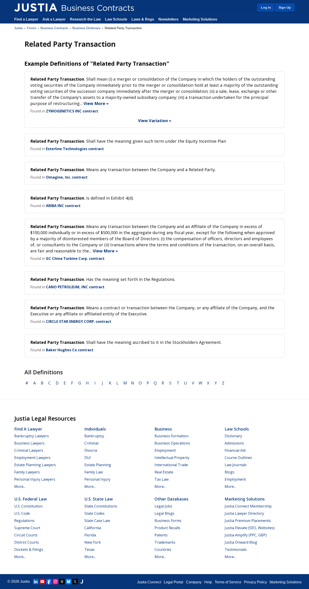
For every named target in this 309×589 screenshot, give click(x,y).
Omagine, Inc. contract (67, 177)
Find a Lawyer (26, 19)
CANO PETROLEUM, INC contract (75, 286)
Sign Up (285, 7)
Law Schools (116, 19)
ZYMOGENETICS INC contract (72, 111)
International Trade (171, 464)
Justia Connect (149, 582)
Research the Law (85, 19)
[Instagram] (55, 581)
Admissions (234, 443)
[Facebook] (49, 581)
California (92, 527)
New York (92, 542)
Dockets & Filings (28, 549)
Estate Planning (97, 464)
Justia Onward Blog (241, 542)
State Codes (94, 513)
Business (163, 429)
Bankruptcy (94, 435)
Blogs (229, 472)
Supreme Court (27, 527)
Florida (90, 535)
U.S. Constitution (28, 506)
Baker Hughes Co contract (69, 349)
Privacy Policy (255, 582)
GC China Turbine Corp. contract (75, 258)
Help (208, 582)
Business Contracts (54, 28)
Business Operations (172, 443)
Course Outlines (238, 457)
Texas (89, 549)
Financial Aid (235, 450)
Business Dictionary (86, 28)
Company (194, 582)
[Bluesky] (68, 581)
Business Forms (167, 520)
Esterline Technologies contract (75, 148)
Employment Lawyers (32, 457)
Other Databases (171, 499)
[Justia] (35, 7)
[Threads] (62, 581)
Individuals (95, 429)
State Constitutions (100, 506)
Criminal (91, 443)
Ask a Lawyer (55, 19)
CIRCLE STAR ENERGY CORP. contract (78, 321)
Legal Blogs (164, 513)
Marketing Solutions (200, 19)
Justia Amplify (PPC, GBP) (246, 535)
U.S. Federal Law (30, 499)
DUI (87, 457)
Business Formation (171, 435)
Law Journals (236, 464)
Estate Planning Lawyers (35, 464)
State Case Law (97, 520)
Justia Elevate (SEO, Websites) (250, 527)
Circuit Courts (26, 535)
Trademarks (164, 542)
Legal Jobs (163, 506)
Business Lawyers (29, 443)
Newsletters (168, 19)
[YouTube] (42, 581)
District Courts (26, 542)
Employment (165, 450)
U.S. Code (22, 513)
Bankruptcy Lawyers (31, 435)
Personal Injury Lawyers (34, 479)
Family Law (93, 472)
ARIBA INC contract (63, 205)
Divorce (90, 450)
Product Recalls (167, 527)
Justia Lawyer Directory (244, 513)
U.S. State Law (98, 499)
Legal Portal (173, 582)
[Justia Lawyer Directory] (81, 581)
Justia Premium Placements (248, 520)
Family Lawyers (27, 472)
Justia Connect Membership (248, 506)
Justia (18, 28)
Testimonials (236, 549)
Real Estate (163, 472)
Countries (162, 549)
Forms (31, 28)
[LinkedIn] (35, 581)
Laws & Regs (142, 19)
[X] (75, 581)
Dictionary (233, 435)
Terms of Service (228, 582)
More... (20, 486)
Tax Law (161, 479)
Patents (161, 535)
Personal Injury (97, 479)
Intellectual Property (171, 457)
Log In (266, 7)
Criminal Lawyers (28, 450)
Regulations (24, 520)
